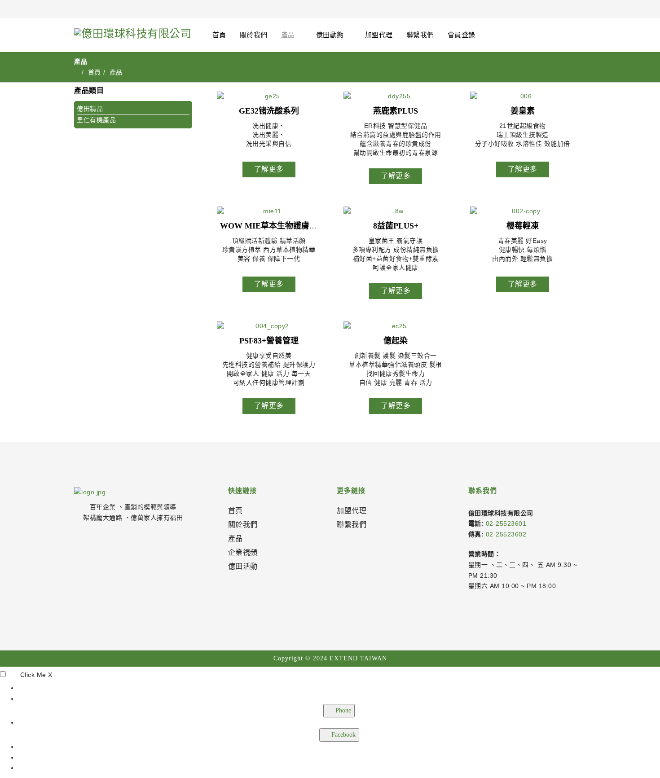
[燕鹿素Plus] (395, 96)
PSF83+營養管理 (269, 340)
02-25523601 (506, 523)
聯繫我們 (420, 35)
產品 (288, 35)
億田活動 (243, 566)
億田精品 (90, 108)
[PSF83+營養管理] (269, 325)
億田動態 (330, 35)
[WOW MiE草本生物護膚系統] (269, 211)
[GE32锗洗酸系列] (269, 96)
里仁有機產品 (96, 119)
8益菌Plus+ (395, 225)
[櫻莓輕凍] (522, 211)
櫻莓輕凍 (522, 225)
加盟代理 (379, 35)
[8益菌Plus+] (395, 211)
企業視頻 (243, 552)
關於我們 (254, 35)
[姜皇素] (522, 96)
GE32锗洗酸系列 (269, 110)
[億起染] (395, 325)
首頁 (219, 35)
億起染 (395, 340)
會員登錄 (461, 35)
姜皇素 (522, 110)
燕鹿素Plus (395, 110)
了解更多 (269, 169)
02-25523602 (506, 534)
